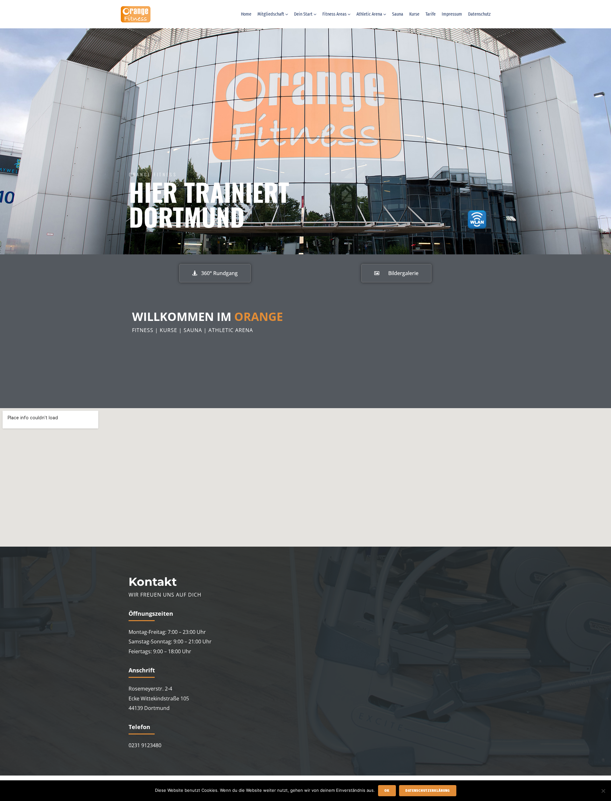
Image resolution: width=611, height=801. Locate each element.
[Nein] (603, 791)
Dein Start (303, 14)
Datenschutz (479, 14)
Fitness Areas (334, 14)
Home (246, 14)
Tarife (430, 14)
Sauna (397, 14)
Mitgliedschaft (270, 14)
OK (387, 791)
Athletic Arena (369, 14)
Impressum (452, 14)
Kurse (414, 14)
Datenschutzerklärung (427, 791)
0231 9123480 (145, 745)
